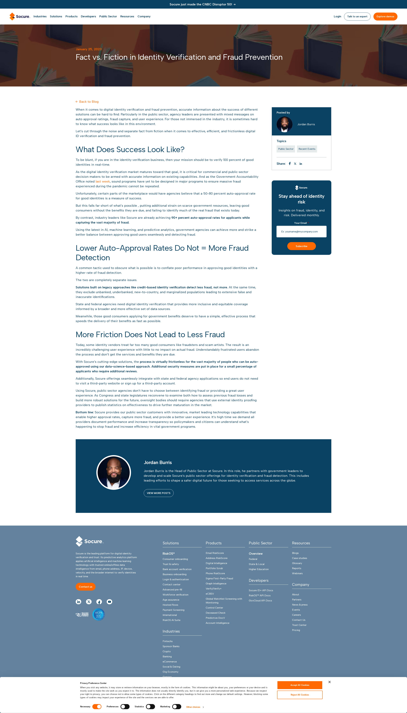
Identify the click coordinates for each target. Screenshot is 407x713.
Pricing (296, 630)
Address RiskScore (217, 558)
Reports (296, 568)
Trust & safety (171, 564)
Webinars (297, 573)
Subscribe (301, 246)
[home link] (20, 17)
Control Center (214, 607)
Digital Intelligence (216, 563)
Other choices (193, 707)
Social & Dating (171, 666)
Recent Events (307, 148)
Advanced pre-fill (172, 589)
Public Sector (285, 148)
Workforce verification (175, 594)
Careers (296, 614)
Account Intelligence (217, 622)
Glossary (297, 563)
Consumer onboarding (175, 559)
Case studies (299, 558)
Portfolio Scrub (214, 568)
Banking (167, 656)
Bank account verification (177, 569)
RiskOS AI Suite (171, 620)
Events (296, 609)
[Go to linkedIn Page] (78, 601)
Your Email (301, 222)
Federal (253, 559)
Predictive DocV (215, 617)
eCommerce (170, 661)
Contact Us (298, 619)
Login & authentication (176, 579)
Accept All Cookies (299, 685)
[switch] (125, 706)
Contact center (171, 584)
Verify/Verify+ (214, 588)
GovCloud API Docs (260, 600)
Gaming (167, 676)
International (170, 615)
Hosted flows (170, 604)
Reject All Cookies (300, 694)
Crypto (167, 651)
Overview (256, 553)
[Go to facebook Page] (99, 601)
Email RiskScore (215, 553)
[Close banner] (329, 682)
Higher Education (259, 569)
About (295, 594)
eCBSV (210, 593)
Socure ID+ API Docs (261, 590)
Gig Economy (170, 671)
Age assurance (171, 599)
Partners (296, 599)
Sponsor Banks (171, 646)
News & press (300, 604)
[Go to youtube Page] (109, 601)
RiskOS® (169, 553)
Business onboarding (174, 574)
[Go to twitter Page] (89, 601)
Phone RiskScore (215, 573)
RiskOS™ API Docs (260, 595)
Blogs (295, 553)
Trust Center (299, 625)
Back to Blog (89, 101)
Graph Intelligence (216, 583)
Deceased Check (215, 612)
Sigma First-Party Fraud (219, 578)
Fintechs (168, 641)
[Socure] (301, 187)
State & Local (256, 564)
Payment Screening (173, 609)
